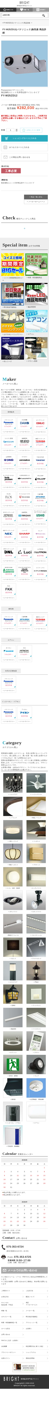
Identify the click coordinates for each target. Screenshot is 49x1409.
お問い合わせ (5, 1334)
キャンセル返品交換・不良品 (7, 1304)
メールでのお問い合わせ (22, 1270)
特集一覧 (4, 1310)
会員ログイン (5, 1358)
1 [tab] (24, 228)
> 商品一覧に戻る (35, 197)
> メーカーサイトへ (9, 431)
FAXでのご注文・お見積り (9, 1340)
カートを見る (5, 1328)
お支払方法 (4, 1296)
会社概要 (4, 1346)
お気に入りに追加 (32, 130)
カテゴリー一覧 (6, 1316)
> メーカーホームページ (36, 202)
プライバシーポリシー (8, 1352)
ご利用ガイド (5, 1290)
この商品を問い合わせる (19, 157)
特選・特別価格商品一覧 (9, 1322)
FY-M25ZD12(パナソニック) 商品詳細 (17, 23)
